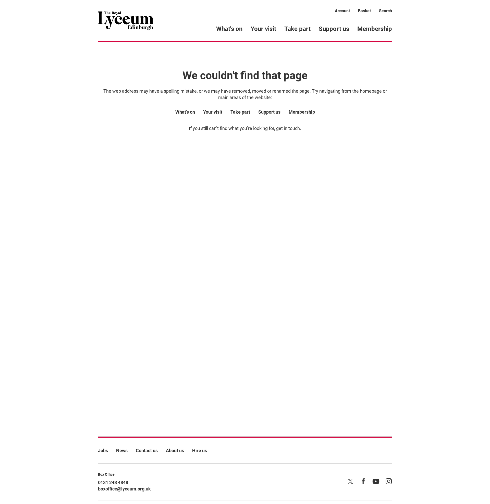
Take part (297, 28)
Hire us (199, 450)
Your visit (263, 28)
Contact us (147, 450)
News (122, 450)
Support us (334, 28)
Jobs (103, 450)
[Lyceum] (125, 20)
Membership (374, 28)
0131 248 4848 (113, 482)
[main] (245, 231)
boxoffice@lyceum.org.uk (124, 488)
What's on (229, 28)
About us (175, 450)
